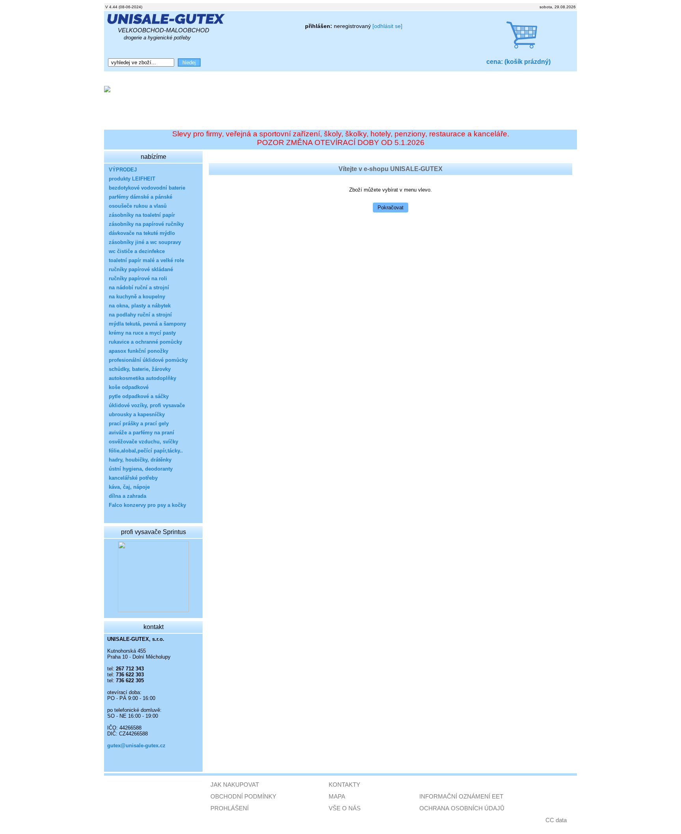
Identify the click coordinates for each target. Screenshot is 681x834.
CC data (556, 820)
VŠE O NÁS (345, 808)
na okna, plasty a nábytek (140, 306)
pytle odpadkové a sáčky (139, 396)
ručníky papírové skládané (141, 269)
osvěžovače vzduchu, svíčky (143, 442)
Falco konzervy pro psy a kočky (147, 505)
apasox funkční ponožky (138, 351)
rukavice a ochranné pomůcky (145, 342)
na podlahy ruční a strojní (140, 315)
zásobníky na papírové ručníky (146, 224)
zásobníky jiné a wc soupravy (145, 242)
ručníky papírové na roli (138, 278)
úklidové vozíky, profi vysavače (147, 405)
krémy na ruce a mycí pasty (142, 333)
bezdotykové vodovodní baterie (147, 188)
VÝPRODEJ (123, 170)
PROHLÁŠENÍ (229, 808)
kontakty (189, 77)
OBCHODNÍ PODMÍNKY (243, 796)
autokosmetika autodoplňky (142, 378)
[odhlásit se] (387, 26)
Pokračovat (391, 207)
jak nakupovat (235, 77)
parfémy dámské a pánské (140, 197)
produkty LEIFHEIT (132, 179)
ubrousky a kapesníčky (137, 414)
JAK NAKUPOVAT (234, 784)
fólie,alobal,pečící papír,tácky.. (146, 451)
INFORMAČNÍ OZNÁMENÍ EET (461, 796)
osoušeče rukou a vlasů (138, 206)
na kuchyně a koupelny (137, 297)
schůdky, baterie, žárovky (140, 369)
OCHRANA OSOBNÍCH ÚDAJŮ (461, 808)
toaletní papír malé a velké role (146, 260)
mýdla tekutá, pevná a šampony (147, 324)
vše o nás (149, 77)
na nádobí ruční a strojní (139, 287)
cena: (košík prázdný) (518, 61)
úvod (115, 77)
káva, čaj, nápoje (129, 487)
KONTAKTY (344, 784)
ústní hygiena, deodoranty (141, 469)
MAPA (337, 796)
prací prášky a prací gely (139, 423)
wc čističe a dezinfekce (137, 251)
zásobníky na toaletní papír (142, 215)
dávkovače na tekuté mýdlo (142, 233)
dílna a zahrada (127, 496)
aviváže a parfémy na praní (141, 433)
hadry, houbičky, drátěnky (140, 460)
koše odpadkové (129, 387)
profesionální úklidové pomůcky (148, 360)
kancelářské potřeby (133, 478)
